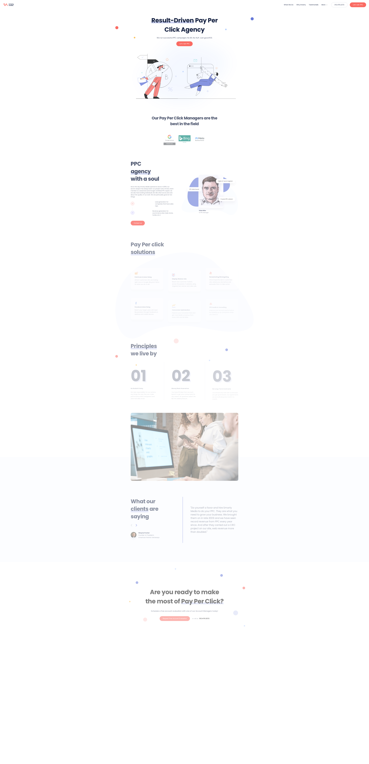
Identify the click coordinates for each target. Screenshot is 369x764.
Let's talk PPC (358, 5)
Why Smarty (301, 5)
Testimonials (313, 5)
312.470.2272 (339, 5)
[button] (11, 5)
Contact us (138, 223)
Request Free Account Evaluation (175, 618)
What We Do (288, 5)
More (323, 5)
